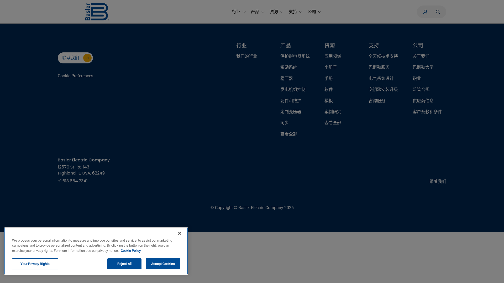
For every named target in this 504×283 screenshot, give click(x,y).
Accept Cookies (163, 264)
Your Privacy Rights (35, 264)
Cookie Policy (131, 251)
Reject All (124, 264)
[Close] (179, 233)
